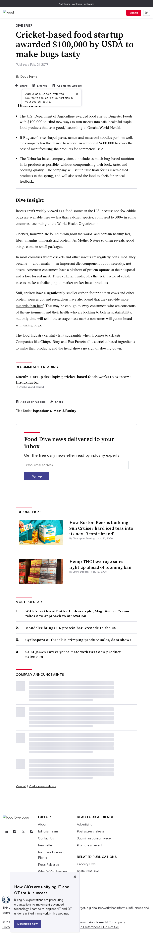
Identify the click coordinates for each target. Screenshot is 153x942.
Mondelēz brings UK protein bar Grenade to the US (70, 628)
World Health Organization (77, 223)
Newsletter (45, 845)
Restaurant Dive (88, 871)
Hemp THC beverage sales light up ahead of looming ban (100, 564)
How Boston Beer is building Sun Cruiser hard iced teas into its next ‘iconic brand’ (101, 528)
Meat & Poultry (65, 411)
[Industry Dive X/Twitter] (23, 831)
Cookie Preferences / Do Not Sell (95, 927)
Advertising (84, 824)
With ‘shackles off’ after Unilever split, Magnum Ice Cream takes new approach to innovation (77, 613)
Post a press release (42, 786)
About (42, 824)
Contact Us (46, 838)
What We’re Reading (52, 871)
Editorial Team (48, 831)
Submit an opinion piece (94, 838)
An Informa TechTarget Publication (76, 3)
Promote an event (89, 845)
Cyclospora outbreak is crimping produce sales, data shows (78, 639)
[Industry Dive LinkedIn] (6, 831)
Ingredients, (43, 411)
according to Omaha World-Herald (94, 127)
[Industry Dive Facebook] (14, 831)
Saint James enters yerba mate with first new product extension (73, 654)
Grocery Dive (86, 864)
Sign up (133, 12)
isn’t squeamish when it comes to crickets (89, 335)
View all (21, 786)
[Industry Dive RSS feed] (31, 831)
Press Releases (48, 865)
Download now (27, 923)
